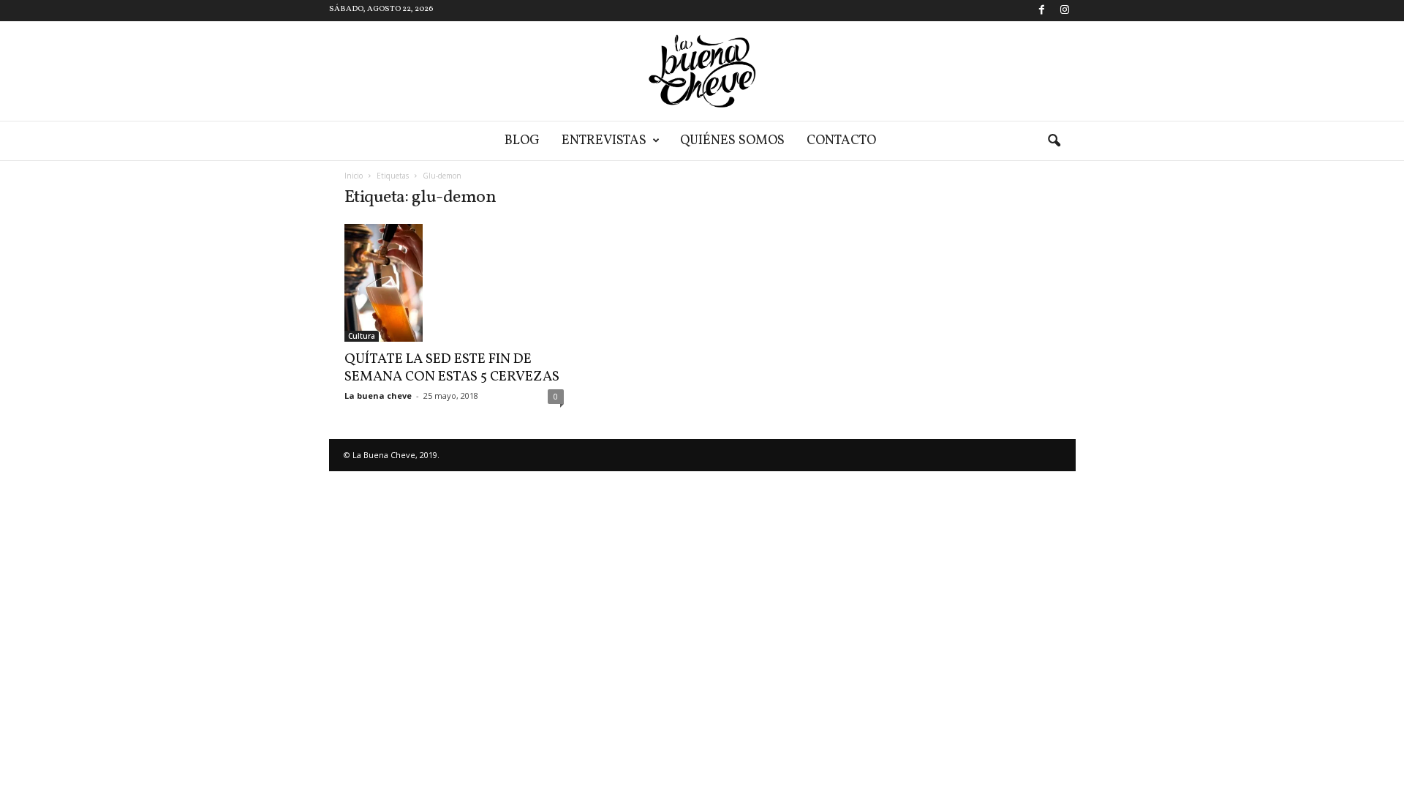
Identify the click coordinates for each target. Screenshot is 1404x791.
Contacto (841, 141)
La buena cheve (378, 395)
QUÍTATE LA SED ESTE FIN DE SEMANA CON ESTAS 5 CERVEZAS (451, 368)
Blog (522, 141)
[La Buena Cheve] (702, 71)
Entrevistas (604, 141)
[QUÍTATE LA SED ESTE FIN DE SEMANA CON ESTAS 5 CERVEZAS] (454, 283)
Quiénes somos (732, 141)
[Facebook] (1042, 10)
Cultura (361, 336)
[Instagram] (1064, 10)
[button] (1054, 141)
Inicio (353, 175)
